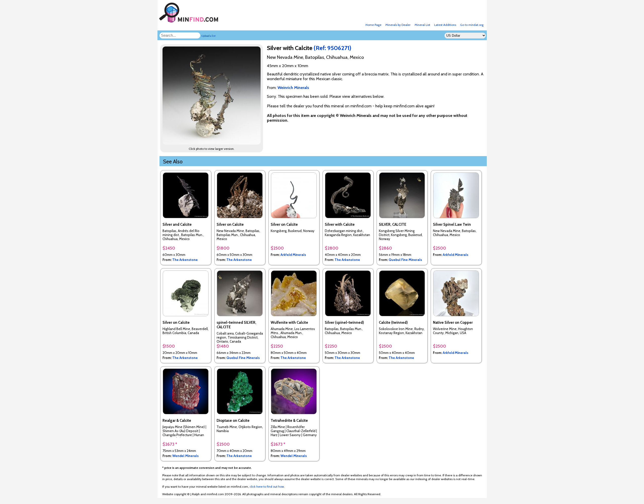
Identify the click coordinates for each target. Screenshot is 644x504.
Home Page (373, 25)
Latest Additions (445, 25)
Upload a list (208, 35)
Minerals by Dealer (398, 25)
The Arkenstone (185, 260)
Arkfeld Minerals (293, 255)
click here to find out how (267, 486)
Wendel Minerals (185, 456)
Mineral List (422, 25)
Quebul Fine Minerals (405, 260)
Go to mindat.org (472, 25)
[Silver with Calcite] (212, 143)
